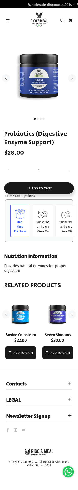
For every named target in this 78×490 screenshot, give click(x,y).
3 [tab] (41, 119)
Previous (6, 78)
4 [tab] (43, 119)
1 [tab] (35, 119)
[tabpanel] (39, 76)
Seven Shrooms (58, 335)
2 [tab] (38, 119)
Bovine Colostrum (21, 335)
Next (72, 78)
